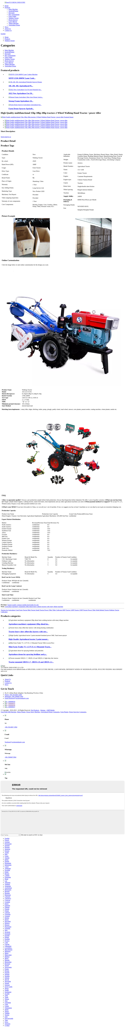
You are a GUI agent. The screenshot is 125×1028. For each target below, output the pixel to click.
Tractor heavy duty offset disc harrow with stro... (28, 632)
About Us (8, 29)
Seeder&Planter (13, 11)
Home (6, 6)
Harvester (12, 13)
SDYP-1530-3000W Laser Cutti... (22, 78)
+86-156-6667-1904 (11, 727)
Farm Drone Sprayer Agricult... (21, 109)
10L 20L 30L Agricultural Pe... (21, 86)
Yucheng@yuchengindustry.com (15, 742)
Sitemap (42, 710)
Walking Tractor (14, 18)
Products (7, 7)
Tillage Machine (14, 23)
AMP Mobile (50, 710)
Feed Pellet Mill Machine (8, 712)
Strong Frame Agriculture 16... (21, 101)
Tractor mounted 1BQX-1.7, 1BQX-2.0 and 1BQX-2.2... (31, 662)
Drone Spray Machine (33, 712)
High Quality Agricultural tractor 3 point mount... (29, 639)
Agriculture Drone (14, 25)
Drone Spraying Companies (77, 712)
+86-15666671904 (10, 757)
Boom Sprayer (13, 20)
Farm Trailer (12, 16)
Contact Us (8, 30)
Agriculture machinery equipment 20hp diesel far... (29, 624)
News (6, 27)
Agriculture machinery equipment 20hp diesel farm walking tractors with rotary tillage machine (34, 606)
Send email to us (6, 137)
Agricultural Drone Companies (50, 712)
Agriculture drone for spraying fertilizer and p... (28, 654)
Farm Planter (64, 712)
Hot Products (35, 710)
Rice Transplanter (14, 14)
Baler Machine (13, 9)
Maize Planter (21, 712)
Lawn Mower (13, 21)
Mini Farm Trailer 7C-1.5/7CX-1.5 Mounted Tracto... (30, 647)
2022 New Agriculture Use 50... (21, 93)
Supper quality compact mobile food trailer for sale (23, 605)
